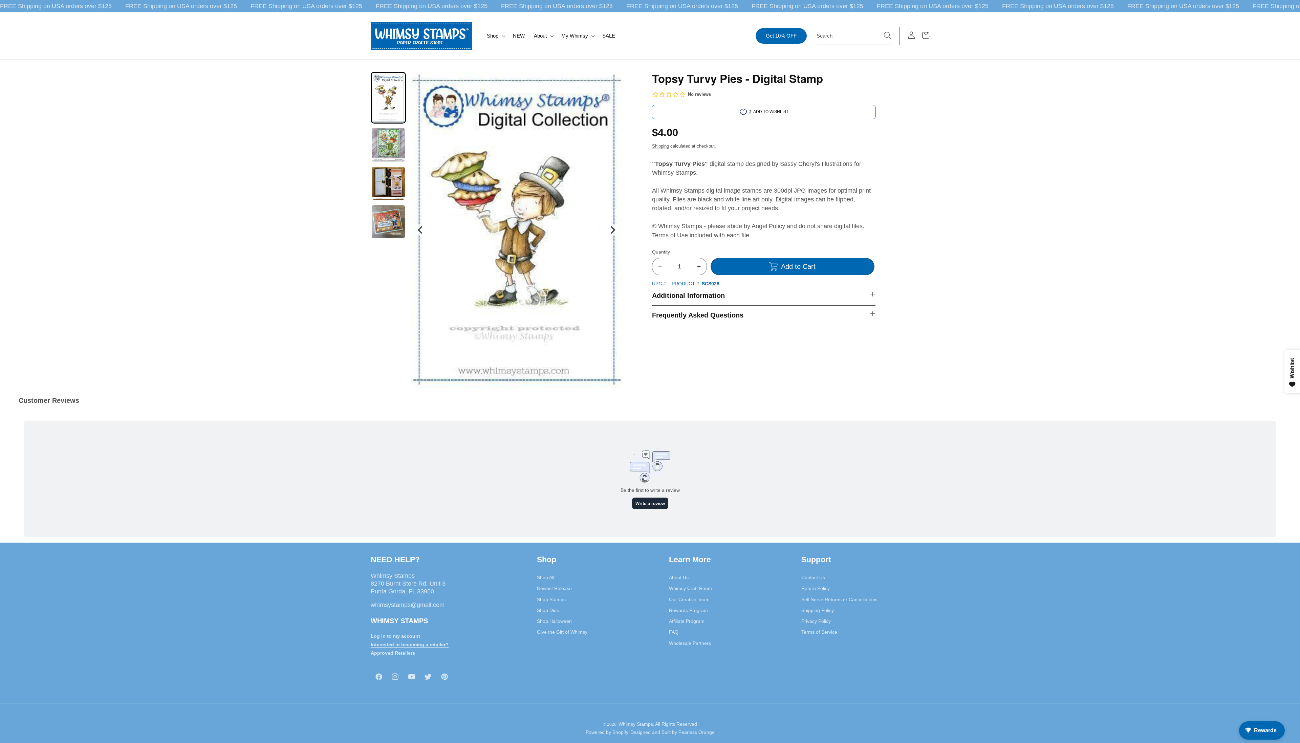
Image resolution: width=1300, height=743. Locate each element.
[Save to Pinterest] (613, 81)
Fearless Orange (696, 732)
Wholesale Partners (690, 643)
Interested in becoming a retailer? (410, 644)
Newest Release (554, 588)
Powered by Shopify (607, 732)
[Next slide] (612, 230)
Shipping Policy (817, 610)
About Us (679, 577)
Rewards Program (688, 610)
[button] (495, 36)
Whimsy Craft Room (690, 588)
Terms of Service (819, 632)
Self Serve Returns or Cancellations (839, 599)
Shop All (545, 577)
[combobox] (854, 35)
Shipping (660, 146)
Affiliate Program (687, 621)
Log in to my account (395, 636)
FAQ (673, 632)
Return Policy (815, 588)
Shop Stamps (551, 599)
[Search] (888, 35)
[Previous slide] (420, 230)
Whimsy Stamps (636, 724)
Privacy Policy (816, 621)
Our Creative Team (689, 599)
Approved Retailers (393, 653)
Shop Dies (548, 610)
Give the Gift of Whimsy (562, 632)
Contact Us (813, 577)
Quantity (661, 252)
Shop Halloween (554, 621)
